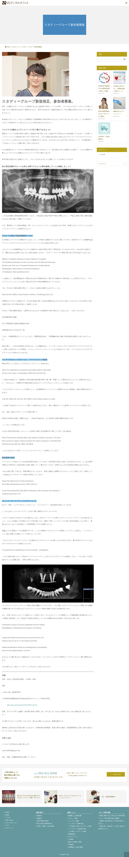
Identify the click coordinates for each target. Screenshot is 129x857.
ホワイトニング (72, 836)
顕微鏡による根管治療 (74, 815)
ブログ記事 (102, 154)
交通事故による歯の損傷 (75, 847)
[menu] (126, 3)
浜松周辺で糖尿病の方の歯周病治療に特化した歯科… (104, 88)
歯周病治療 (71, 834)
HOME (7, 812)
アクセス (8, 817)
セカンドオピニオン (11, 822)
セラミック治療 (72, 818)
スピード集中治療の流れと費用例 (109, 818)
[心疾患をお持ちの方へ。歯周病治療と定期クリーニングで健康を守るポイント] (119, 78)
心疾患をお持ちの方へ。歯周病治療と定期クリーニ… (119, 88)
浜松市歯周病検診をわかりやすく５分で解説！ (104, 113)
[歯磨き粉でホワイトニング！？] (119, 103)
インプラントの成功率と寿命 (77, 828)
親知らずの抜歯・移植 (74, 842)
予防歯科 (70, 844)
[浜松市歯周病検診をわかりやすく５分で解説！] (104, 103)
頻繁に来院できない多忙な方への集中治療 (112, 815)
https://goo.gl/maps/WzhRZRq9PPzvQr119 (22, 705)
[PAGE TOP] (126, 854)
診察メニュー (71, 812)
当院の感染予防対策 (43, 821)
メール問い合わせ (116, 774)
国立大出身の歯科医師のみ (45, 823)
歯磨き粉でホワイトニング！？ (119, 113)
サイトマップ (9, 828)
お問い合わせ (9, 820)
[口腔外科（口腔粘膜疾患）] (104, 128)
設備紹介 (39, 818)
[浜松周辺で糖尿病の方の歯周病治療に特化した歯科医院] (104, 78)
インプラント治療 (73, 821)
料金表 (7, 815)
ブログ (7, 825)
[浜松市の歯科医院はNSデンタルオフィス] (15, 3)
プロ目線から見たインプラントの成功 (80, 826)
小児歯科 (70, 839)
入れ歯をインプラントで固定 (77, 831)
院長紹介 (39, 815)
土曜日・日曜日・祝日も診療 (45, 826)
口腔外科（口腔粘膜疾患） (104, 138)
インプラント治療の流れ (76, 823)
